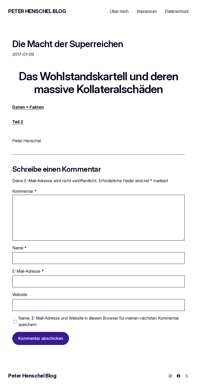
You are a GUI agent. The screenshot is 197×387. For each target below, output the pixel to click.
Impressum (147, 11)
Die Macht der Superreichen (67, 44)
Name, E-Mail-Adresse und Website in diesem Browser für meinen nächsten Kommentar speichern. (98, 321)
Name (19, 248)
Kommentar (24, 191)
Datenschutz (177, 11)
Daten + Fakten (28, 107)
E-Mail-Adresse (28, 271)
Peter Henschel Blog (37, 11)
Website (19, 294)
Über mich (119, 11)
